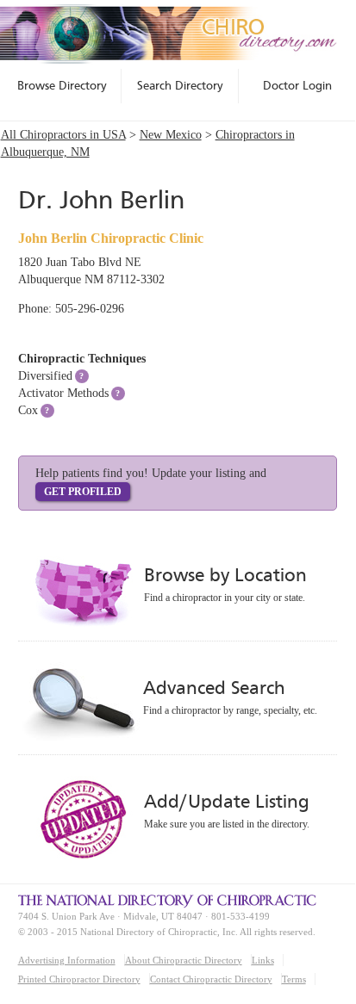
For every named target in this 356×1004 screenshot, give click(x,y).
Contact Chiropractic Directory (211, 979)
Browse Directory (62, 85)
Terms (294, 979)
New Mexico (171, 134)
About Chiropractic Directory (183, 960)
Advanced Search (213, 687)
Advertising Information (67, 960)
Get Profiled (83, 492)
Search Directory (180, 85)
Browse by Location (225, 575)
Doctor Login (297, 85)
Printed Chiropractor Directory (79, 979)
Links (263, 960)
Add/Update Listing (226, 801)
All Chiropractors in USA (63, 134)
